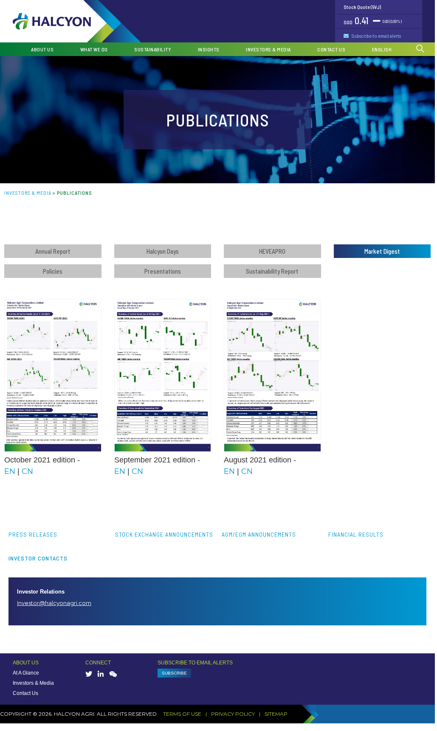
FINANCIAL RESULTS (355, 534)
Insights (209, 49)
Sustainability (152, 49)
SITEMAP (276, 714)
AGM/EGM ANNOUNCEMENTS (259, 534)
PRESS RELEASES (32, 534)
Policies (52, 271)
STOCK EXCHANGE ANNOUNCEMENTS (164, 534)
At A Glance (26, 673)
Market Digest (382, 251)
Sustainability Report (272, 271)
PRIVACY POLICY (233, 714)
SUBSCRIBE (174, 673)
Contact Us (331, 49)
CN (27, 471)
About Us (42, 49)
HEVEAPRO (272, 251)
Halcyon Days (163, 251)
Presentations (162, 271)
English (382, 49)
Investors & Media (268, 49)
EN (9, 471)
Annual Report (52, 251)
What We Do (94, 49)
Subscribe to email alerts (376, 36)
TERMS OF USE (182, 714)
